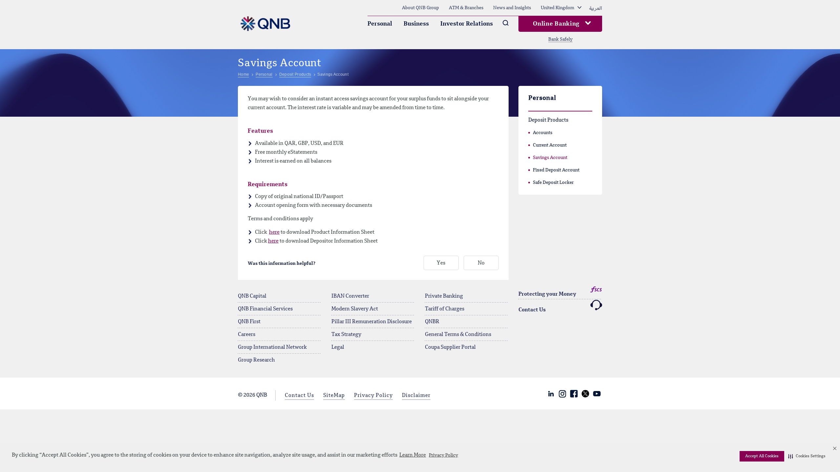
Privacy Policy (443, 455)
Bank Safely (560, 39)
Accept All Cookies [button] (762, 456)
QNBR (432, 321)
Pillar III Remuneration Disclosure (371, 321)
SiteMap (334, 395)
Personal (380, 24)
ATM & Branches (466, 8)
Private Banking (444, 296)
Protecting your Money (547, 294)
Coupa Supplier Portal (450, 347)
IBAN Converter (350, 296)
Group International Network (272, 347)
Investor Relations (466, 24)
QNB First (249, 321)
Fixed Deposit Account (556, 170)
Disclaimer (416, 395)
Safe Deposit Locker (553, 182)
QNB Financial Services (265, 309)
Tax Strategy (346, 334)
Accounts (542, 132)
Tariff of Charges (444, 309)
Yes (441, 263)
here (274, 232)
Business (416, 24)
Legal (337, 347)
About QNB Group (420, 8)
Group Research (256, 360)
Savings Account (550, 157)
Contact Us (532, 310)
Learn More (412, 455)
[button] (807, 456)
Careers (246, 334)
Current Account (550, 145)
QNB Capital (252, 296)
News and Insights (512, 8)
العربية (595, 8)
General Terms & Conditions (458, 334)
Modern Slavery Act (354, 309)
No (481, 263)
